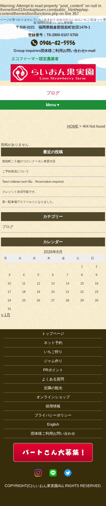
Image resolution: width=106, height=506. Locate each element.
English (53, 424)
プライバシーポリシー (53, 415)
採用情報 (53, 406)
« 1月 (5, 315)
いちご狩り (53, 352)
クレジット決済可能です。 (20, 191)
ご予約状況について (15, 171)
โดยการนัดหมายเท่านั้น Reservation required (33, 181)
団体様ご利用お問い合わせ (53, 433)
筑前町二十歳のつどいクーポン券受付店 (28, 161)
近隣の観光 (53, 388)
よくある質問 (53, 379)
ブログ (7, 226)
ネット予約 (53, 343)
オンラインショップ (53, 397)
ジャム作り (53, 361)
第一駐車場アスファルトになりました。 (28, 202)
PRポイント (53, 370)
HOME (72, 126)
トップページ (53, 333)
